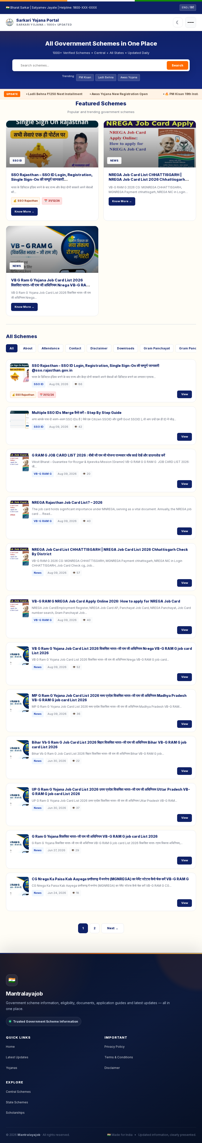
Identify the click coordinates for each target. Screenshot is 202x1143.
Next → (112, 928)
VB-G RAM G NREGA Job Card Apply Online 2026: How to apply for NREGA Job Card (106, 601)
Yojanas (11, 1068)
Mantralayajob (28, 1135)
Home (10, 1046)
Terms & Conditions (118, 1057)
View (184, 394)
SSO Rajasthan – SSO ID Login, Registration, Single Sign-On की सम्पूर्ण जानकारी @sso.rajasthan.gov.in (51, 179)
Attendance (51, 348)
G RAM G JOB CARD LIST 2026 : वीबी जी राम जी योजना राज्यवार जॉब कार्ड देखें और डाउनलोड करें (98, 455)
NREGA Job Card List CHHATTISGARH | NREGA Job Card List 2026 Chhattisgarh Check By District (147, 179)
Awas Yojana (128, 77)
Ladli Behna (106, 77)
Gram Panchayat (157, 348)
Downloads (125, 348)
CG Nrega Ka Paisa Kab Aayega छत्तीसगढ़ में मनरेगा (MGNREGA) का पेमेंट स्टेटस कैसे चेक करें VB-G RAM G (110, 879)
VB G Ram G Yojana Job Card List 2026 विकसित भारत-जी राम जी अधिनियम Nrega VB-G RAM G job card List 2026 (52, 285)
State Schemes (17, 1102)
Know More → (24, 211)
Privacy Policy (114, 1046)
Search (177, 65)
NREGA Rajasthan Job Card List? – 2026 (67, 502)
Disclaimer (99, 348)
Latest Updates (17, 1057)
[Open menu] (190, 22)
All (12, 348)
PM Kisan (85, 77)
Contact (75, 348)
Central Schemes (18, 1092)
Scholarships (15, 1112)
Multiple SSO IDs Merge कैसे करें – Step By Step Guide (76, 412)
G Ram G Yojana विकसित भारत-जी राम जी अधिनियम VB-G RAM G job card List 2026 (95, 836)
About (27, 348)
